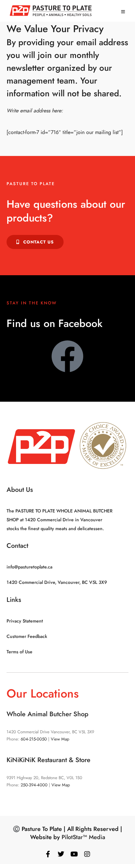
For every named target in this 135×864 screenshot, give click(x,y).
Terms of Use (19, 651)
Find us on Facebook (55, 323)
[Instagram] (87, 854)
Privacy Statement (25, 621)
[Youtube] (74, 854)
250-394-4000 (34, 785)
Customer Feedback (27, 636)
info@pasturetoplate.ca (29, 567)
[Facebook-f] (47, 854)
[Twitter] (61, 854)
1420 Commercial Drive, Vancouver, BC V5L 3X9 (57, 582)
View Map (60, 739)
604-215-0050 (34, 739)
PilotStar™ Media (83, 837)
